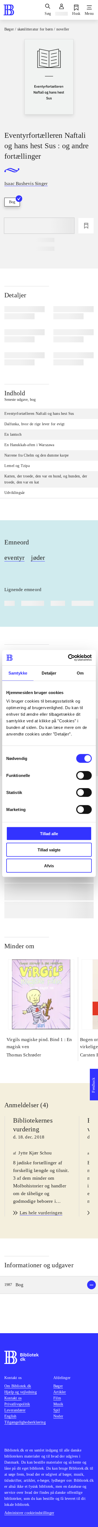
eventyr (14, 557)
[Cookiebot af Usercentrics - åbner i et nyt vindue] (69, 657)
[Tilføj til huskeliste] (86, 225)
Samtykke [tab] (17, 672)
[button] (49, 1285)
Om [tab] (80, 672)
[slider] (49, 80)
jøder (38, 557)
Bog (12, 202)
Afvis (49, 865)
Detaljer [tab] (49, 672)
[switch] (84, 775)
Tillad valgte (49, 849)
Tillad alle (49, 833)
